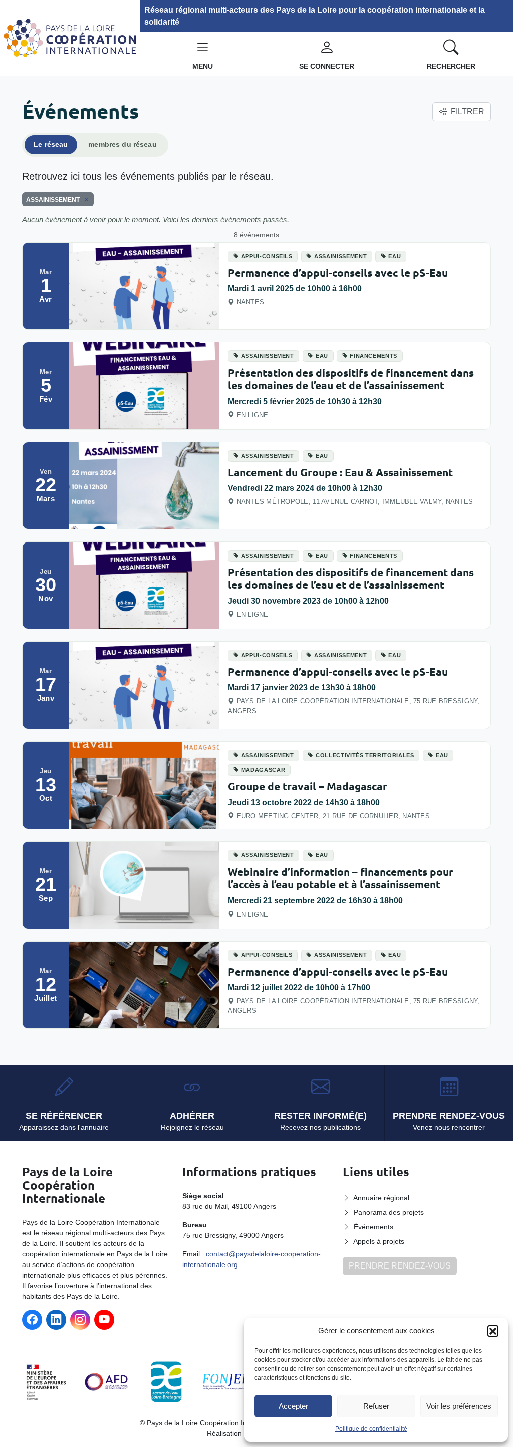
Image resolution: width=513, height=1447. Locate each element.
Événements (373, 1227)
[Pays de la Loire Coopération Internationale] (70, 37)
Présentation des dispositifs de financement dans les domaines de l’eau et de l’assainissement (351, 379)
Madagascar (263, 770)
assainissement (340, 256)
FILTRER (467, 111)
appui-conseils (267, 256)
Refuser (376, 1406)
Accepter (293, 1406)
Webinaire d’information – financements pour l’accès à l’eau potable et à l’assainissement (340, 878)
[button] (493, 1331)
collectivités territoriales (365, 755)
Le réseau (51, 144)
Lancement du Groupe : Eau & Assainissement (340, 472)
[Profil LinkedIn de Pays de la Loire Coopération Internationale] (56, 1320)
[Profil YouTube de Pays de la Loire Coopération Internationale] (104, 1320)
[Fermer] (85, 199)
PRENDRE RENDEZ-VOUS (400, 1265)
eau (394, 256)
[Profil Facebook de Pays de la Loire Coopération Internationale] (32, 1320)
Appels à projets (378, 1241)
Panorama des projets (389, 1212)
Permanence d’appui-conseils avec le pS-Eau (338, 272)
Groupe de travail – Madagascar (307, 786)
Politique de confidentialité (371, 1428)
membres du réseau (122, 144)
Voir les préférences (458, 1406)
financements (373, 356)
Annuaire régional (381, 1198)
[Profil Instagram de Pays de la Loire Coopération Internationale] (80, 1320)
